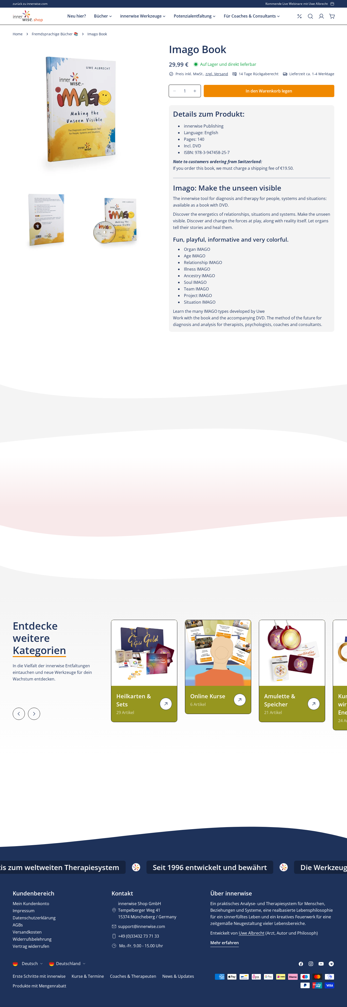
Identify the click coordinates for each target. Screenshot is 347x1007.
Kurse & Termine (88, 976)
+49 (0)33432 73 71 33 (138, 936)
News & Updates (178, 976)
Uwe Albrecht (251, 933)
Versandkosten (27, 932)
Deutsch (30, 963)
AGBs (18, 925)
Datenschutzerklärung (34, 918)
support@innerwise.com (141, 926)
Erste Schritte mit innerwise (39, 976)
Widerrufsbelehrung (32, 939)
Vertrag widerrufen (31, 946)
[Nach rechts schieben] (34, 714)
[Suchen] (310, 16)
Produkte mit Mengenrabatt (39, 986)
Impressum (24, 910)
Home (18, 34)
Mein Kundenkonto (31, 903)
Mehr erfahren (224, 943)
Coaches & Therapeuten (133, 976)
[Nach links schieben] (19, 714)
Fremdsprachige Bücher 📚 (55, 34)
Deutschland (68, 963)
